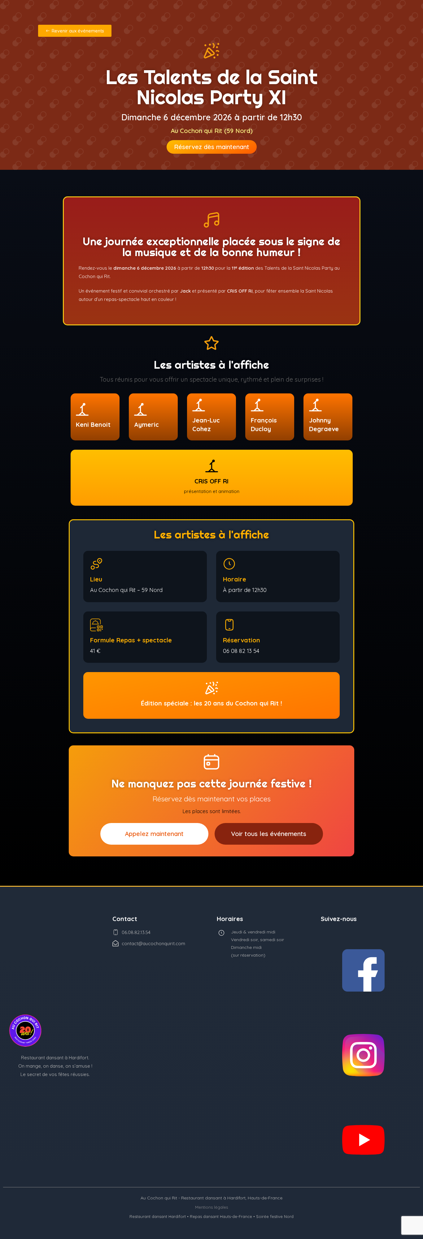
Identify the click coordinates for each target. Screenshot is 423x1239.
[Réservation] (229, 625)
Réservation (241, 640)
